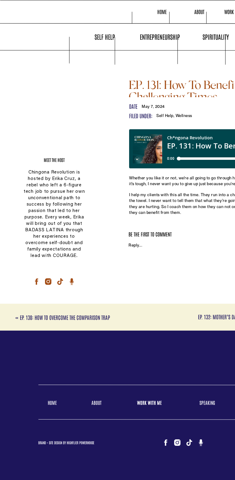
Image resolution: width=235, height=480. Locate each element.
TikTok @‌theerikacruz (149, 302)
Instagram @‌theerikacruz (152, 296)
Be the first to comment (150, 234)
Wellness (184, 115)
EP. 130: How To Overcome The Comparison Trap (65, 317)
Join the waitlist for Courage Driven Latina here (173, 325)
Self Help (164, 115)
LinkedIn (137, 308)
